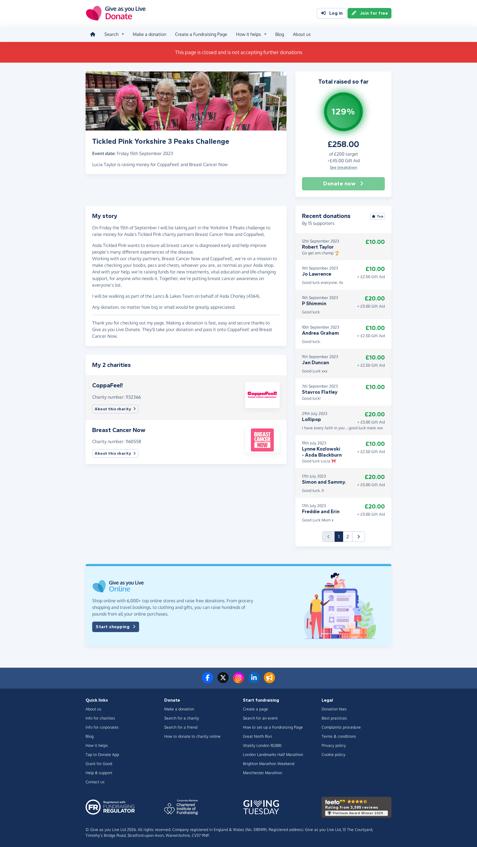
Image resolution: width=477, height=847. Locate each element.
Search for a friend (180, 727)
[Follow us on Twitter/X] (223, 681)
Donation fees (334, 709)
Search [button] (111, 34)
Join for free (374, 13)
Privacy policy (334, 745)
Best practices (334, 718)
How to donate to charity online (192, 736)
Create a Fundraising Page (201, 34)
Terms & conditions (339, 736)
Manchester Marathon (262, 772)
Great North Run (257, 736)
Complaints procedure (341, 727)
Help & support (99, 772)
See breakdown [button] (343, 167)
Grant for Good (99, 763)
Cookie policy (333, 754)
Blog (279, 34)
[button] (262, 394)
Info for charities (100, 718)
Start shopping (112, 626)
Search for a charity (181, 718)
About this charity (113, 409)
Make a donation (149, 34)
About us (302, 34)
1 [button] (340, 536)
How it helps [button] (248, 34)
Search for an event (260, 718)
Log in (336, 13)
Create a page (255, 709)
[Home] (93, 34)
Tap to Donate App (102, 754)
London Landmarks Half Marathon (273, 754)
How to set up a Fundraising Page (273, 727)
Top (380, 216)
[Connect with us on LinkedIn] (253, 681)
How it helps (97, 745)
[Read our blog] (269, 681)
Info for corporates (102, 727)
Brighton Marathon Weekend (268, 763)
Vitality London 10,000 (262, 745)
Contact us (95, 781)
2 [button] (347, 536)
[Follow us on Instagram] (238, 681)
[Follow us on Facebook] (207, 681)
